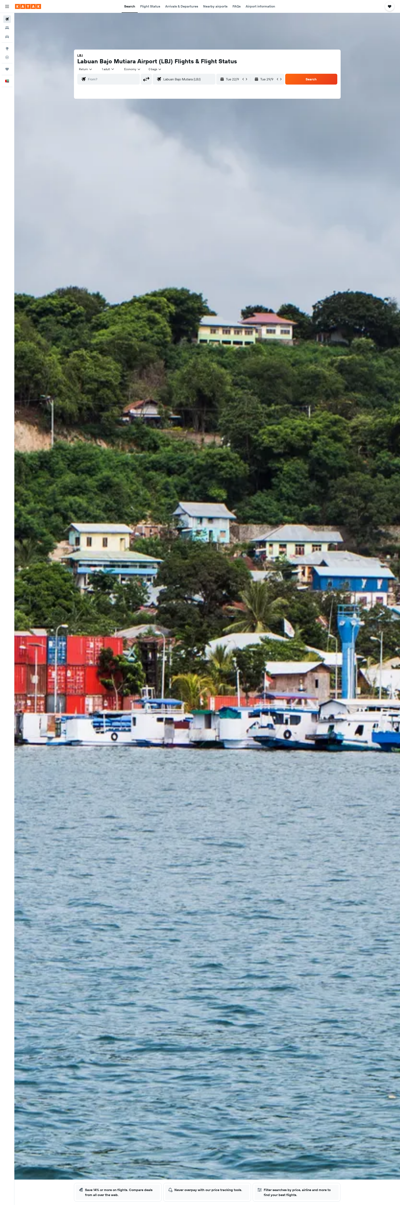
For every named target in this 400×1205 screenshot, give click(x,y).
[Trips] (7, 69)
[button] (7, 6)
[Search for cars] (7, 36)
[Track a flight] (7, 57)
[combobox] (85, 69)
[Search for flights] (7, 19)
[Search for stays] (7, 28)
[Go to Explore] (7, 48)
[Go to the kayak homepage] (28, 6)
